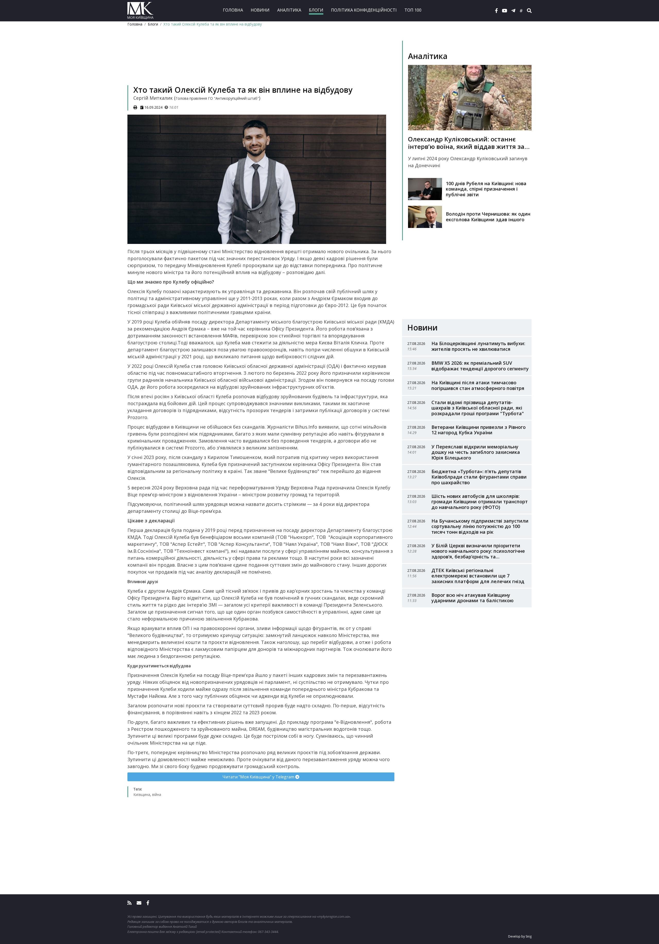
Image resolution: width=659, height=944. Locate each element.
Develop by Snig (520, 936)
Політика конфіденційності (364, 10)
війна (156, 794)
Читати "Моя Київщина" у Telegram (258, 777)
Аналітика (289, 10)
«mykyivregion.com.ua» (333, 916)
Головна (233, 10)
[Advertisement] (261, 63)
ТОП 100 (412, 10)
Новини (260, 10)
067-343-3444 (268, 931)
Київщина (141, 794)
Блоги (316, 10)
